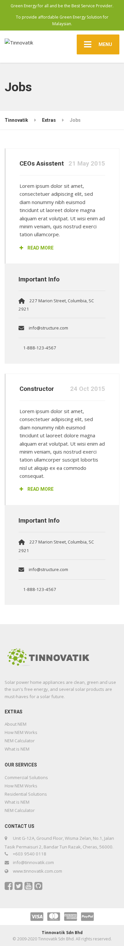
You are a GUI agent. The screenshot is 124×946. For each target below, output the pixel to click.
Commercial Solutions (26, 777)
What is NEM (17, 749)
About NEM (15, 724)
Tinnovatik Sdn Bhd (62, 932)
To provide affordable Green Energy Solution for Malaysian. (62, 20)
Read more (39, 248)
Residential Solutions (26, 794)
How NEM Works (21, 732)
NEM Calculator (20, 741)
